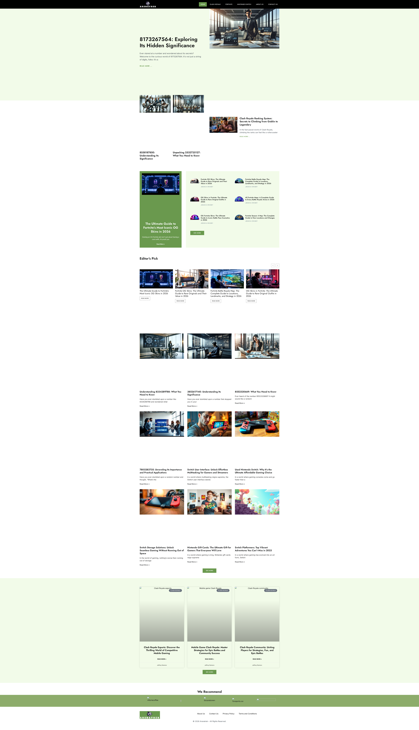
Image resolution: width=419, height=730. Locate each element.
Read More (145, 298)
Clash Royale (215, 4)
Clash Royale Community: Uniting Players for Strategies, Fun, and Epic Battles (257, 650)
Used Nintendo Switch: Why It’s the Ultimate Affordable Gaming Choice (253, 471)
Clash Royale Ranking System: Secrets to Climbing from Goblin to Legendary (259, 121)
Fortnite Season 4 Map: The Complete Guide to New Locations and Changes (260, 216)
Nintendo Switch (244, 4)
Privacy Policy (228, 714)
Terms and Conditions (248, 714)
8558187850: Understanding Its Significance (149, 155)
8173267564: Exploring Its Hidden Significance (168, 42)
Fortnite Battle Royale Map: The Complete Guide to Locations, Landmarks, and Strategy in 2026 (258, 181)
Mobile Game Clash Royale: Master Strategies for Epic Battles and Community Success (209, 650)
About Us (259, 4)
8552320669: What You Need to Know (255, 391)
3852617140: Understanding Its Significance (204, 393)
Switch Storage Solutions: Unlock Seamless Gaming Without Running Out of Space (162, 550)
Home (203, 4)
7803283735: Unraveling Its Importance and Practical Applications (161, 471)
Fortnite (228, 4)
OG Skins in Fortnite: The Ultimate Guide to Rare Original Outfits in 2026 (214, 199)
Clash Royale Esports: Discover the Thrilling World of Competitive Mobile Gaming (162, 650)
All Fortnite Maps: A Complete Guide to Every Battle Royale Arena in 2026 (259, 198)
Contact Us (273, 4)
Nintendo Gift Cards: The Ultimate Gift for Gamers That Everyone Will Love (209, 549)
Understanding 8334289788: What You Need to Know (160, 393)
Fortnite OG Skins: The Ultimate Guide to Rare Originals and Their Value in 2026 (214, 181)
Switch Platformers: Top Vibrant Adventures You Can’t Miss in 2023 (253, 549)
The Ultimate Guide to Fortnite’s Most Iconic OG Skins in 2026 (160, 227)
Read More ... (146, 66)
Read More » (161, 244)
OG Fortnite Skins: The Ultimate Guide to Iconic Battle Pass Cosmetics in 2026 (215, 217)
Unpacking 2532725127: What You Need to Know (186, 154)
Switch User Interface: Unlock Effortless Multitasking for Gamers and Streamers (207, 471)
